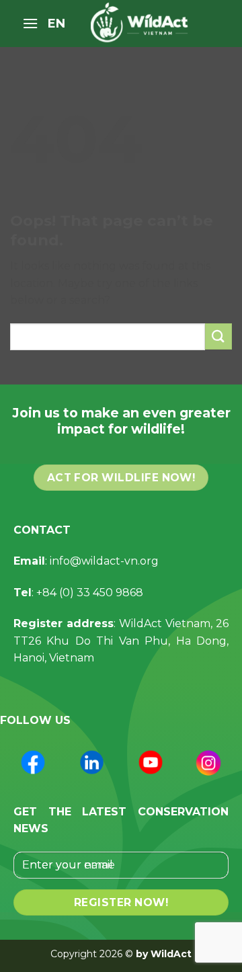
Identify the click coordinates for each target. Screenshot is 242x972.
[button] (30, 23)
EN (56, 23)
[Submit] (218, 336)
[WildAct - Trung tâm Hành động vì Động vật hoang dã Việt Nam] (142, 23)
